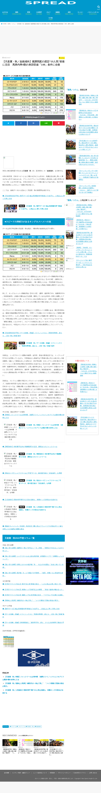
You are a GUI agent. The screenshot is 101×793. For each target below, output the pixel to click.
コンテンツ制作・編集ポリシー (21, 773)
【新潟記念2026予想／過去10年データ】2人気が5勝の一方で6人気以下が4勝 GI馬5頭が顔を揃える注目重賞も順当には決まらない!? (88, 130)
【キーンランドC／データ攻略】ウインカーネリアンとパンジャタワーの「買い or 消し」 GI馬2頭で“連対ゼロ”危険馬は (88, 175)
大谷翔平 (39, 13)
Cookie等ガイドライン (79, 773)
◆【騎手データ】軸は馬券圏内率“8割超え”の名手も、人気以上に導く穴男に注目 (31, 609)
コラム (6, 726)
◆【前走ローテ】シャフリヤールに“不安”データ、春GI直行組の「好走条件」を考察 (32, 473)
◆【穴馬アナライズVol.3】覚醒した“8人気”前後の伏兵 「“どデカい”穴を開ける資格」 (33, 595)
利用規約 (52, 773)
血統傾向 (38, 726)
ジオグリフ (21, 726)
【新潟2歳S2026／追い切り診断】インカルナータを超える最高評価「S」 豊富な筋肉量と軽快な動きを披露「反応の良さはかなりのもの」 (88, 160)
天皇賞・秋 (30, 726)
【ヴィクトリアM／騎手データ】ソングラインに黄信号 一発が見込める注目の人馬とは (84, 264)
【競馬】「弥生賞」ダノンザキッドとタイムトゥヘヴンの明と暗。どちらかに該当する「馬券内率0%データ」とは (84, 252)
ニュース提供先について (40, 773)
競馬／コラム (73, 90)
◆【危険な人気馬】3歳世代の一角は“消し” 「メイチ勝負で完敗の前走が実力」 (31, 600)
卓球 (69, 13)
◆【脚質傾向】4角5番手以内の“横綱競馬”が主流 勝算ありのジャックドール (29, 446)
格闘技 (58, 13)
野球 (29, 13)
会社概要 (6, 773)
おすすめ (5, 13)
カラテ (13, 726)
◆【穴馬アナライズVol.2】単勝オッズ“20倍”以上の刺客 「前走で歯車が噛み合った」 (33, 589)
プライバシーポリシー (64, 773)
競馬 (16, 13)
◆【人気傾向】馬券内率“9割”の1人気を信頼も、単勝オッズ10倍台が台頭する (30, 499)
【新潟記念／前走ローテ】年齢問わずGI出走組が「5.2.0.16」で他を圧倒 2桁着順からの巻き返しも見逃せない (88, 115)
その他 (50, 18)
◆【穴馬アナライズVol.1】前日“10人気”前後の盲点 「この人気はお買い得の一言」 (32, 584)
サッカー (80, 13)
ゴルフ (48, 13)
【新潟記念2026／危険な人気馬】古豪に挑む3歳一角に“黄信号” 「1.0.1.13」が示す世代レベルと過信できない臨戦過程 (88, 100)
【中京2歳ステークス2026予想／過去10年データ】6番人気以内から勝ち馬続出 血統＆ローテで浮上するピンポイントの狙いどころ (88, 145)
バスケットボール (93, 13)
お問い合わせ (93, 773)
